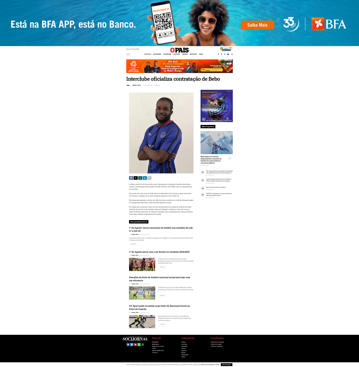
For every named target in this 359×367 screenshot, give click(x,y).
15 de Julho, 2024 (147, 85)
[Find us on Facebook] (218, 54)
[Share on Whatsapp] (140, 178)
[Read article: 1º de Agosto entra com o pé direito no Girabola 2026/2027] (142, 264)
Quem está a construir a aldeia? (216, 187)
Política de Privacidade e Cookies (209, 364)
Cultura (176, 54)
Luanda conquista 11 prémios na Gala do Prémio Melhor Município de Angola (218, 180)
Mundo (185, 54)
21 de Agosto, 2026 (144, 284)
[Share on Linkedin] (145, 178)
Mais (201, 54)
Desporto (193, 54)
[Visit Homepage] (179, 49)
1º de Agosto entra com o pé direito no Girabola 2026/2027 (159, 251)
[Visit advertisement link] (179, 67)
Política (147, 54)
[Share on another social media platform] (149, 178)
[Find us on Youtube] (228, 54)
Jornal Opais (136, 85)
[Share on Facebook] (131, 178)
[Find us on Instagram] (224, 54)
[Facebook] (128, 344)
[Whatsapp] (139, 344)
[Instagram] (142, 344)
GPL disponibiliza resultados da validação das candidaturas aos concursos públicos (219, 172)
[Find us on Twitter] (221, 54)
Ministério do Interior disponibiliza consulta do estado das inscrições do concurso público (211, 159)
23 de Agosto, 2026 (144, 234)
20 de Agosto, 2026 (144, 312)
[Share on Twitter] (136, 178)
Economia (157, 54)
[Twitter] (131, 344)
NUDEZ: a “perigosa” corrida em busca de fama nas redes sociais (219, 194)
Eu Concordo (227, 364)
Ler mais (134, 244)
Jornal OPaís (134, 284)
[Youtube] (135, 344)
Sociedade (167, 54)
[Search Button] (232, 54)
